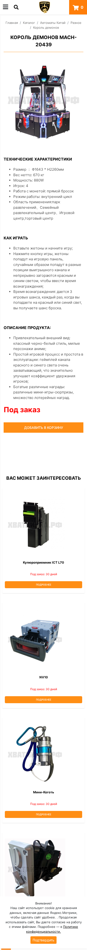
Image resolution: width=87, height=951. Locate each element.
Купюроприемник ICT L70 (43, 562)
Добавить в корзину (43, 427)
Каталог (29, 23)
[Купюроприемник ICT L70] (43, 524)
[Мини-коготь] (43, 754)
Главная (12, 23)
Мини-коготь (43, 792)
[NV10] (43, 639)
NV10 (43, 677)
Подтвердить (43, 940)
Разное (76, 23)
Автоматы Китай (52, 23)
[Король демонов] (43, 99)
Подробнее (43, 584)
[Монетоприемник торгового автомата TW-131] (43, 868)
